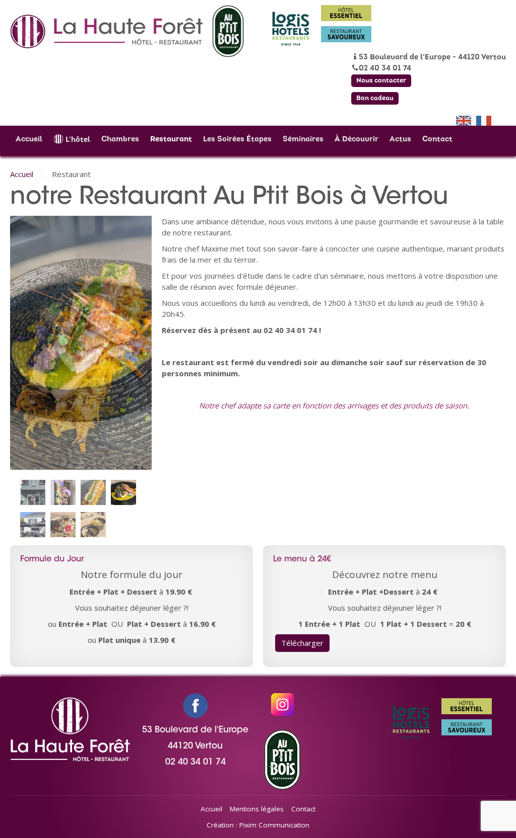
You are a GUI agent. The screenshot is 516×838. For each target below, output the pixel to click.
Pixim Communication (274, 824)
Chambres (120, 139)
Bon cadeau (375, 98)
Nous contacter (381, 80)
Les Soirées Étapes (237, 139)
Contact (437, 139)
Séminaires (303, 139)
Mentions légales (257, 808)
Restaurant (171, 139)
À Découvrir (356, 139)
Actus (400, 139)
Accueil (29, 139)
